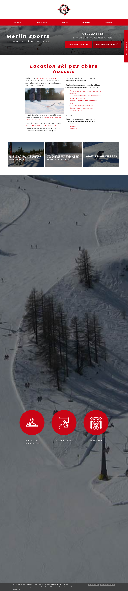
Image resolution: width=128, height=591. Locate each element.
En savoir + (26, 154)
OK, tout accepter (93, 584)
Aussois (73, 126)
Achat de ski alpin (77, 98)
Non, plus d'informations (107, 584)
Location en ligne (106, 44)
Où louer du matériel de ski (81, 106)
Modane (73, 129)
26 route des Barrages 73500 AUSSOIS (92, 38)
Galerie (86, 22)
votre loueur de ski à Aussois (49, 78)
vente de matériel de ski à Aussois (41, 126)
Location (42, 22)
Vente (65, 22)
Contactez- (77, 44)
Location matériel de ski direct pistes (85, 96)
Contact (109, 22)
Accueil (18, 22)
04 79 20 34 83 (92, 33)
